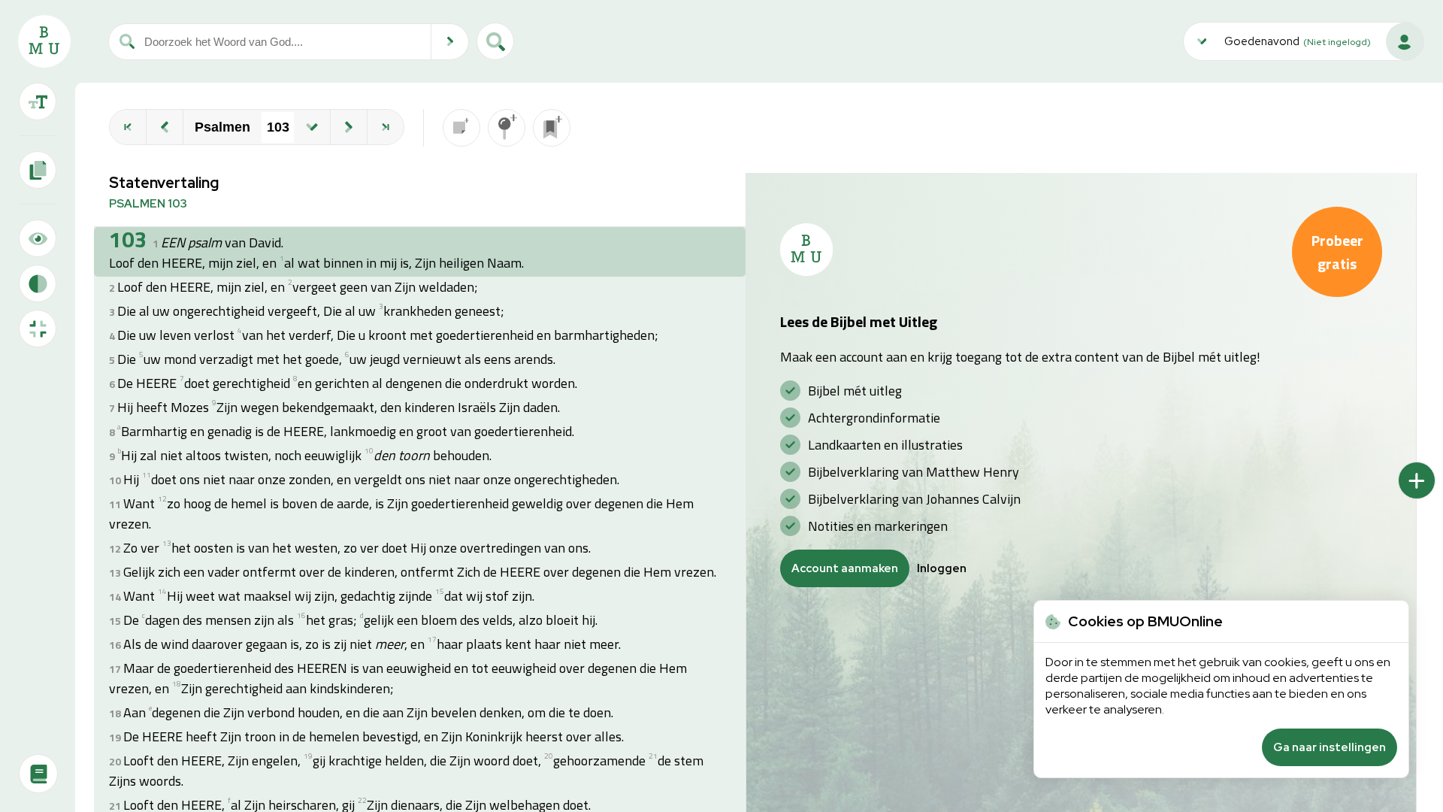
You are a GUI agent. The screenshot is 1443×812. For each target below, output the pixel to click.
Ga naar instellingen (1329, 747)
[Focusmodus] (37, 238)
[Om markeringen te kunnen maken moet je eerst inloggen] (506, 128)
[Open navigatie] (312, 127)
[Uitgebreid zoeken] (495, 41)
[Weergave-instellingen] (37, 101)
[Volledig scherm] (37, 328)
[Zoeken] (450, 41)
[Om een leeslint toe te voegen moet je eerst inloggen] (551, 128)
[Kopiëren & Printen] (37, 170)
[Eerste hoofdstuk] (128, 127)
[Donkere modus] (37, 283)
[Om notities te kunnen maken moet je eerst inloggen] (461, 128)
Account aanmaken (844, 568)
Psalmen (222, 127)
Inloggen (942, 568)
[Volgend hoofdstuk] (349, 127)
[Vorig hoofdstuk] (165, 127)
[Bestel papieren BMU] (38, 773)
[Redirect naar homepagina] (44, 41)
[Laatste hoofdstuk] (386, 127)
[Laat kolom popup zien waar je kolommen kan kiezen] (1416, 480)
